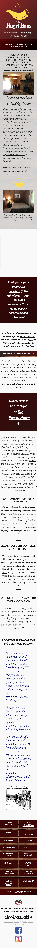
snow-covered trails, (16, 453)
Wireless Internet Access (9, 872)
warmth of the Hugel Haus (23, 510)
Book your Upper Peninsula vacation (18, 287)
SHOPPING (9, 832)
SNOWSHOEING (28, 847)
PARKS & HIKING (9, 840)
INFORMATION (30, 882)
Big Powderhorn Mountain (17, 68)
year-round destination (21, 562)
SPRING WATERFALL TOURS (28, 863)
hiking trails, (8, 569)
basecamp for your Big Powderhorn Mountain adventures (13, 128)
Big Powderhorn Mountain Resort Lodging (16, 148)
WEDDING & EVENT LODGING (9, 863)
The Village (18, 44)
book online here (26, 346)
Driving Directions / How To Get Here (28, 824)
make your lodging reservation (18, 333)
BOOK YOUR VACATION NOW (9, 823)
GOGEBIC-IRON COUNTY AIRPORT (28, 872)
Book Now (8, 44)
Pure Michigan (18, 924)
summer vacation (11, 158)
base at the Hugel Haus (19, 467)
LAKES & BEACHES (28, 840)
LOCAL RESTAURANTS (28, 833)
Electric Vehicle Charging (8, 854)
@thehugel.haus (27, 922)
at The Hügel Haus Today (19, 642)
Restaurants (14, 47)
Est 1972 (24, 47)
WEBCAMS (28, 44)
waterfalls (15, 474)
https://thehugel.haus (11, 922)
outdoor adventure (26, 579)
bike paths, (19, 569)
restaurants (8, 141)
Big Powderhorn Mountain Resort (8, 882)
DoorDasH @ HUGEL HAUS (28, 854)
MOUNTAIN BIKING (9, 847)
